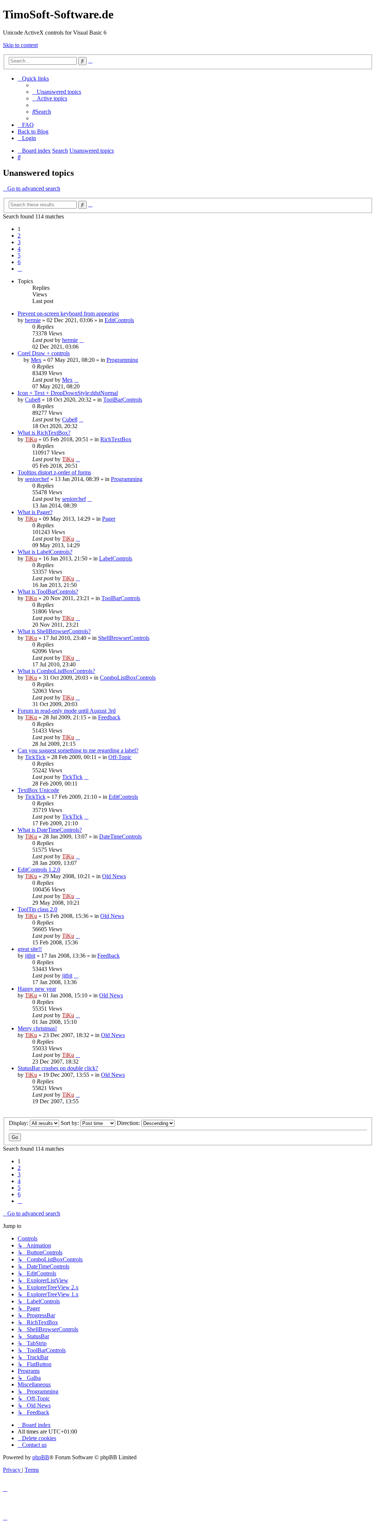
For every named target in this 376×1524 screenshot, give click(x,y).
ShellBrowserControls (123, 638)
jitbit (30, 955)
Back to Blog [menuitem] (33, 131)
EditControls (119, 320)
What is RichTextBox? (44, 433)
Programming (122, 360)
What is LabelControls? (45, 552)
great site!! (30, 949)
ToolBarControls (122, 399)
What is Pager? (35, 512)
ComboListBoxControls (128, 677)
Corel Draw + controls (44, 353)
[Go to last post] (81, 340)
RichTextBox (115, 439)
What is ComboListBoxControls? (56, 671)
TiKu (31, 439)
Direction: (129, 1123)
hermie (33, 320)
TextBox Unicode (38, 790)
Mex (36, 360)
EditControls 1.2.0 (39, 869)
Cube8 (32, 399)
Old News (114, 876)
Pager (108, 519)
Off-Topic (119, 757)
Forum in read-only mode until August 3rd (67, 711)
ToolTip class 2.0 (37, 909)
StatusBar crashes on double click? (58, 1068)
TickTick (35, 757)
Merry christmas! (37, 1028)
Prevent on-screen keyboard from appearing (68, 313)
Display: (19, 1123)
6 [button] (19, 262)
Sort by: (70, 1123)
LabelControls (115, 558)
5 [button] (19, 255)
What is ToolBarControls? (48, 591)
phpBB (40, 1457)
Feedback (109, 717)
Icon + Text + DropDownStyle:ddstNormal (68, 393)
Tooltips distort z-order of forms (54, 472)
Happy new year (37, 989)
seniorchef (37, 479)
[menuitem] (56, 92)
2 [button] (19, 235)
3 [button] (19, 242)
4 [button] (19, 249)
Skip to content (20, 45)
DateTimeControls (120, 836)
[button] (20, 269)
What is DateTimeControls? (50, 830)
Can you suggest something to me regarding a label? (78, 750)
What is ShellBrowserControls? (54, 631)
